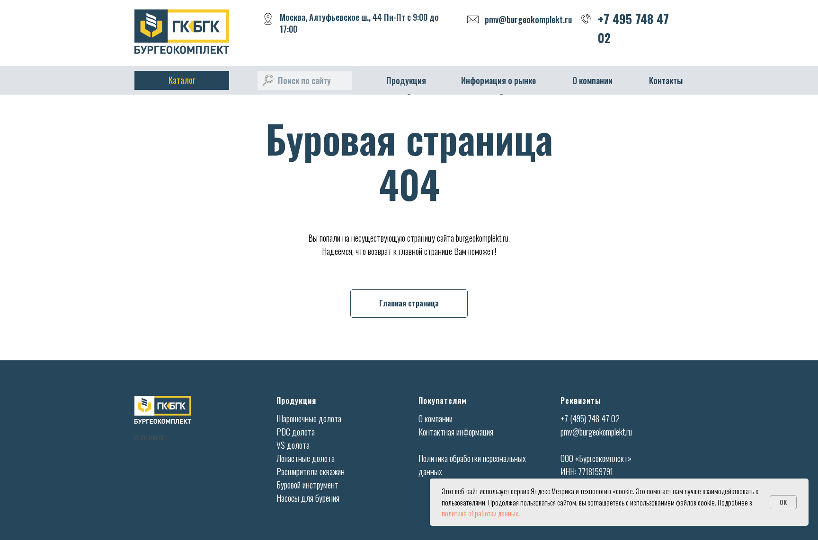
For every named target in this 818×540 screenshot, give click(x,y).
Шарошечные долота (308, 418)
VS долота (293, 445)
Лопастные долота (305, 458)
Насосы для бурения (307, 498)
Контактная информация (455, 432)
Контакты (666, 80)
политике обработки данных (480, 513)
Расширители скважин (310, 471)
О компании (592, 80)
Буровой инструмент (307, 485)
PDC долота (295, 432)
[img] (268, 80)
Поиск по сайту (304, 80)
